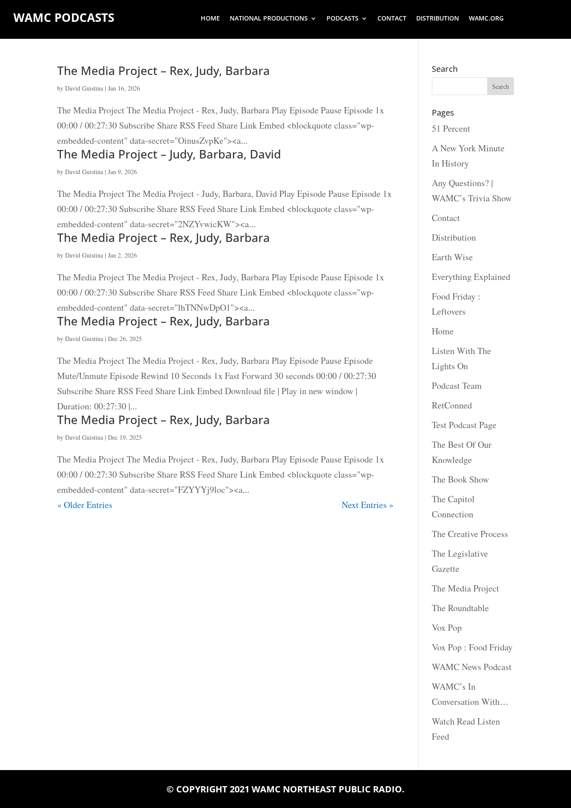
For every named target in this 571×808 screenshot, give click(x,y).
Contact (391, 18)
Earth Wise (452, 257)
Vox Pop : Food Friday (472, 647)
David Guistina (84, 88)
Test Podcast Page (464, 425)
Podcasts (343, 18)
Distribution (437, 18)
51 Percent (451, 128)
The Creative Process (470, 534)
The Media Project (465, 588)
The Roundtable (460, 608)
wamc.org (486, 18)
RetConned (452, 405)
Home (210, 18)
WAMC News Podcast (472, 667)
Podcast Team (457, 385)
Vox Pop (447, 627)
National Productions (269, 18)
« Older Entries (84, 505)
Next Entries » (367, 505)
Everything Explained (471, 277)
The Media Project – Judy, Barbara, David (169, 154)
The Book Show (460, 479)
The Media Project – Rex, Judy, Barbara (163, 70)
